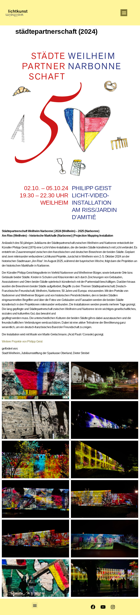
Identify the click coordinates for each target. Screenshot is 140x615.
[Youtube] (103, 606)
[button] (123, 12)
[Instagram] (112, 606)
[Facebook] (93, 606)
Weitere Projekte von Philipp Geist (22, 341)
